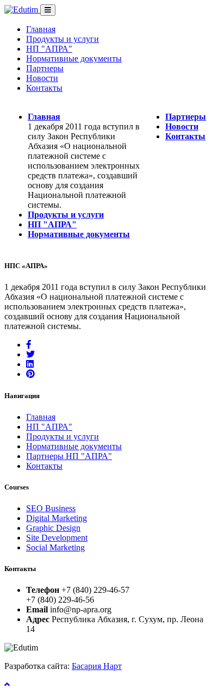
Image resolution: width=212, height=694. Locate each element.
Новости (42, 78)
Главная (40, 29)
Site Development (57, 537)
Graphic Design (53, 527)
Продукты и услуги (62, 39)
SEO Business (51, 508)
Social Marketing (55, 547)
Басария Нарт (97, 666)
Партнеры (45, 68)
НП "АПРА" (49, 48)
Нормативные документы (74, 58)
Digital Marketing (56, 518)
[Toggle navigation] (47, 10)
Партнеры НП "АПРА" (69, 456)
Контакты (44, 87)
